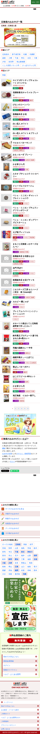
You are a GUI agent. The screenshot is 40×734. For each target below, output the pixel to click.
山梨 (29, 555)
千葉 (16, 552)
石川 (16, 555)
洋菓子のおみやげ (12, 514)
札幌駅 (32, 54)
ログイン (6, 665)
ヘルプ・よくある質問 (11, 674)
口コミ (12, 461)
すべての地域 (7, 544)
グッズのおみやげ (12, 528)
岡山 (10, 567)
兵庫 (10, 563)
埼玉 (10, 552)
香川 (35, 567)
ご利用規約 (5, 721)
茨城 (29, 548)
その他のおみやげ (12, 533)
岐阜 (4, 559)
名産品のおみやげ (12, 523)
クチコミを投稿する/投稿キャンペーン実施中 (20, 37)
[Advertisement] (20, 13)
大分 (4, 574)
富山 (10, 555)
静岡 (10, 559)
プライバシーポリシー (8, 725)
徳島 (29, 567)
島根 (4, 567)
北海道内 (5, 54)
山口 (23, 567)
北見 (29, 58)
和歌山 (23, 563)
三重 (23, 559)
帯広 (23, 58)
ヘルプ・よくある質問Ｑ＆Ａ (10, 717)
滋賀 (29, 559)
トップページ (8, 702)
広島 (16, 567)
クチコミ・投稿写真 (24, 454)
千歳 (16, 58)
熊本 (35, 570)
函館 (4, 58)
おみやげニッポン (7, 2)
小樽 (10, 58)
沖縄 (24, 574)
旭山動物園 (21, 62)
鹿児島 (17, 574)
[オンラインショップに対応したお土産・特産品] (20, 591)
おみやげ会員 (7, 454)
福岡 (16, 570)
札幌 (25, 54)
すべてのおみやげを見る (14, 509)
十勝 (35, 58)
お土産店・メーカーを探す (10, 710)
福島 (23, 548)
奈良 (16, 563)
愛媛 (4, 570)
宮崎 (10, 574)
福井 (23, 555)
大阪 (4, 563)
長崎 (29, 570)
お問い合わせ (5, 729)
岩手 (31, 544)
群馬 (4, 552)
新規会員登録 (20, 640)
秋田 (10, 548)
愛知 (16, 559)
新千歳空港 (16, 54)
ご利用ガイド (5, 714)
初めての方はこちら (11, 657)
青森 (4, 75)
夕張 (4, 62)
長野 (35, 555)
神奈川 (30, 552)
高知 (10, 570)
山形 (16, 548)
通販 (3, 448)
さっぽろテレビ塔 (29, 65)
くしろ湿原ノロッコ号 (10, 65)
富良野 (11, 62)
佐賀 (23, 570)
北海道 (17, 544)
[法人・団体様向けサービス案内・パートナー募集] (20, 618)
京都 (35, 559)
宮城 (4, 548)
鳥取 (31, 563)
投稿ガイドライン (10, 670)
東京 (23, 552)
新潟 (4, 555)
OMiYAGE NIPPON (20, 687)
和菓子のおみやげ (12, 519)
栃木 (35, 548)
